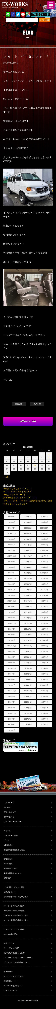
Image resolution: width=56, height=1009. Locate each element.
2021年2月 (11, 640)
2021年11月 (11, 623)
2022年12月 (44, 595)
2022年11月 (11, 601)
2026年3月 (44, 522)
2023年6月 (44, 584)
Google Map (28, 14)
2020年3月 (44, 657)
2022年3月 (44, 612)
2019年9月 (44, 668)
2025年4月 (28, 545)
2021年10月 (28, 623)
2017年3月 (44, 724)
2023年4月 (28, 590)
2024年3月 (44, 567)
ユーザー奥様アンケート (13, 986)
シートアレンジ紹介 (12, 948)
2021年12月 (44, 618)
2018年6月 (44, 696)
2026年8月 (11, 516)
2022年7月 (28, 606)
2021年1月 (28, 640)
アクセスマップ (10, 812)
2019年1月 (28, 685)
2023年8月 (11, 584)
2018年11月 (11, 691)
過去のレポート (10, 892)
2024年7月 (28, 562)
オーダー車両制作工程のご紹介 (16, 920)
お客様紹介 (8, 972)
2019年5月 (11, 679)
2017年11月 (11, 713)
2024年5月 (11, 567)
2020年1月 (28, 663)
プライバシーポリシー (12, 822)
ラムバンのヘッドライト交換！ (17, 491)
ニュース (7, 831)
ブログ (6, 840)
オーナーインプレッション (14, 976)
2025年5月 (11, 545)
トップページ (9, 803)
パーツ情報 (8, 864)
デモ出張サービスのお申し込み (16, 897)
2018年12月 (44, 685)
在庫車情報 (8, 859)
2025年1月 (28, 550)
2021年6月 (44, 629)
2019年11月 (11, 668)
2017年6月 (44, 719)
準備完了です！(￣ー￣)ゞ (15, 494)
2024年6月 (44, 562)
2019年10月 (28, 668)
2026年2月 (11, 528)
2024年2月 (11, 573)
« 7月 (5, 477)
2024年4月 (28, 567)
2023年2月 (11, 595)
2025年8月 (11, 539)
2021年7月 (28, 629)
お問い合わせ (9, 817)
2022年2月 (11, 618)
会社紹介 (7, 807)
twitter (18, 14)
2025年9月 (44, 533)
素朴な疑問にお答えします (14, 953)
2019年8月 (11, 674)
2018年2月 (11, 708)
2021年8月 (11, 629)
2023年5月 (11, 590)
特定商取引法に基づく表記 (14, 850)
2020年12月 (44, 640)
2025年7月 (28, 539)
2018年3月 (44, 702)
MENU (51, 5)
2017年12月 (44, 708)
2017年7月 (28, 719)
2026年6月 (44, 516)
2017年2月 (11, 730)
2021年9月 (44, 623)
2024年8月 (11, 562)
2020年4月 (28, 657)
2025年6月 (44, 539)
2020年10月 (28, 646)
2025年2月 (11, 550)
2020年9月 (44, 646)
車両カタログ (9, 943)
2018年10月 (28, 691)
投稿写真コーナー (11, 981)
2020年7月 (28, 651)
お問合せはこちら (28, 421)
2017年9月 (44, 713)
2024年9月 (44, 556)
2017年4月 (28, 724)
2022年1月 (28, 618)
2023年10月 (28, 578)
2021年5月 (11, 634)
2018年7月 (28, 696)
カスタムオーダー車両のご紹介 (16, 915)
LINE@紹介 (8, 845)
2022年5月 (11, 612)
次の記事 (37, 404)
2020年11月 (11, 646)
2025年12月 (44, 528)
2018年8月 (11, 696)
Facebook (13, 14)
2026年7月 (28, 516)
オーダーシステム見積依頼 (14, 911)
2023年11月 (11, 578)
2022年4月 (28, 612)
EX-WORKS (19, 5)
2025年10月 (28, 533)
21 (35, 465)
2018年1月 (28, 708)
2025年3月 (44, 545)
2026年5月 (11, 522)
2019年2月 (11, 685)
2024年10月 (28, 556)
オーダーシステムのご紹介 (14, 906)
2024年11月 (11, 556)
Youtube (23, 14)
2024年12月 (44, 550)
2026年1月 (28, 528)
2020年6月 (44, 651)
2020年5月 (11, 657)
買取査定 (7, 878)
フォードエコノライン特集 (14, 929)
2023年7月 (28, 584)
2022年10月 (28, 601)
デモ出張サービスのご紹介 (14, 887)
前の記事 (19, 404)
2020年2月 (11, 663)
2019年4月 (28, 679)
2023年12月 (44, 573)
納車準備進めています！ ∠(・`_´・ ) (19, 497)
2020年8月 (11, 651)
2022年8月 (11, 606)
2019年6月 (44, 674)
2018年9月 (44, 691)
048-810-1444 (42, 14)
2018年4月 (28, 702)
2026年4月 (28, 522)
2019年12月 (44, 663)
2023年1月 (28, 595)
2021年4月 (28, 634)
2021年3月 (44, 634)
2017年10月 (28, 713)
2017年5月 (11, 724)
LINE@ (8, 14)
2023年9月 (44, 578)
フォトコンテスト (11, 991)
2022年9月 (44, 601)
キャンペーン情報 (11, 836)
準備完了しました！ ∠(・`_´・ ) (17, 488)
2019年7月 (28, 674)
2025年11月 (11, 533)
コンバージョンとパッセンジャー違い (18, 958)
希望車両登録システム (12, 873)
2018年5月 (11, 702)
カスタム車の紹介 (11, 934)
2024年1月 (28, 573)
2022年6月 (44, 606)
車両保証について (11, 869)
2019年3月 (44, 679)
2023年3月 (44, 590)
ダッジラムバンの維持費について (17, 962)
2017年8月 (11, 719)
